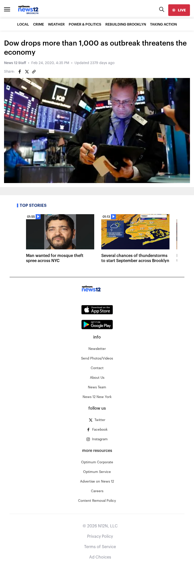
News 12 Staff (15, 63)
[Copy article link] (34, 72)
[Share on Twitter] (27, 72)
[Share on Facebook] (20, 72)
